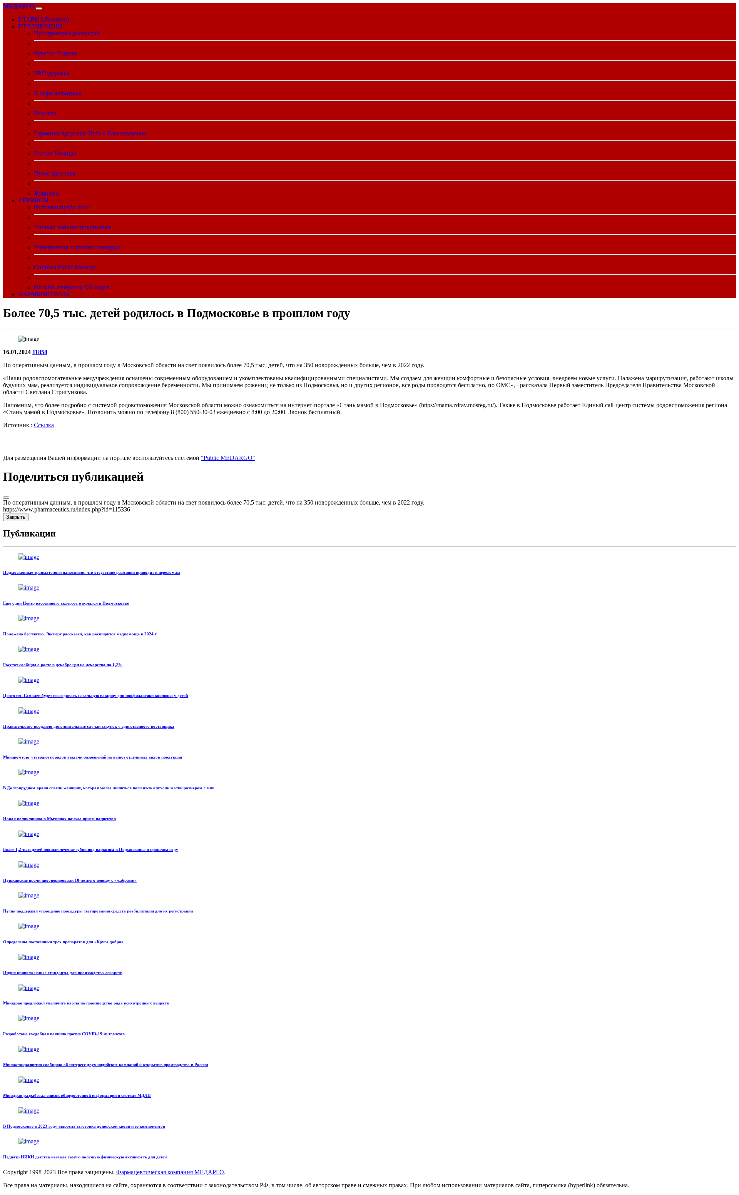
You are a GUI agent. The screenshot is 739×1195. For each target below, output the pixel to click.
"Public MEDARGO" (228, 458)
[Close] (6, 497)
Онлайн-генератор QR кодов (72, 287)
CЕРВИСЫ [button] (33, 200)
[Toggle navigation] (39, 8)
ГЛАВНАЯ (43, 19)
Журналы (46, 193)
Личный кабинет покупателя (72, 227)
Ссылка (44, 425)
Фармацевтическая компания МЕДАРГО (170, 1172)
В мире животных (58, 93)
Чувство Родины (56, 53)
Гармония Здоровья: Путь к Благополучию (90, 133)
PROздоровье (51, 73)
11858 (39, 352)
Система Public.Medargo (65, 267)
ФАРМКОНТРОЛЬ (43, 294)
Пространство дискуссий (67, 33)
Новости (45, 113)
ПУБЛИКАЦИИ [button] (40, 26)
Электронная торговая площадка (77, 247)
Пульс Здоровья (54, 173)
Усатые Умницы (55, 153)
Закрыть (15, 517)
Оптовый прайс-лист (61, 207)
